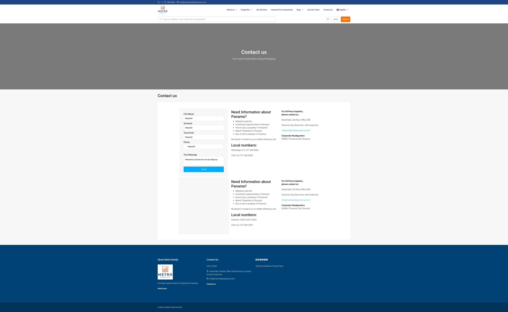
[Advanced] (328, 19)
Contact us (211, 284)
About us (230, 10)
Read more (162, 288)
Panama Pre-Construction (282, 10)
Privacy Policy (277, 266)
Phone (187, 142)
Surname (188, 123)
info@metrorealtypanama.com (296, 130)
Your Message (190, 154)
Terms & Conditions (263, 266)
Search (346, 19)
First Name (189, 114)
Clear (335, 19)
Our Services (261, 10)
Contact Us (328, 10)
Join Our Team (313, 10)
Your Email (189, 133)
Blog (299, 10)
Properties (245, 10)
